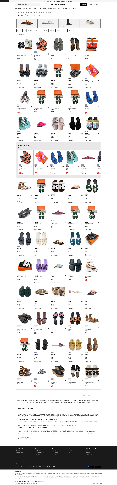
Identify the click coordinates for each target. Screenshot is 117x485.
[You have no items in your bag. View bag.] (100, 4)
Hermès (22, 12)
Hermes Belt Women (33, 400)
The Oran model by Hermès (24, 437)
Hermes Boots (77, 402)
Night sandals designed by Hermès (26, 438)
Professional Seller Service (57, 456)
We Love (65, 8)
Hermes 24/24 (67, 400)
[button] (100, 4)
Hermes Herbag (95, 400)
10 (96, 395)
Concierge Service (19, 452)
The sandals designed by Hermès (65, 416)
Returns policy (38, 454)
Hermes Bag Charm (54, 402)
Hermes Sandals (86, 402)
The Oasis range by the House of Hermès (27, 440)
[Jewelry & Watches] (56, 8)
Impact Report (89, 454)
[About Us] (77, 8)
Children (39, 8)
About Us (74, 8)
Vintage (59, 8)
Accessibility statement (20, 466)
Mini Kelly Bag (30, 402)
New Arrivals (18, 8)
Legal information (29, 466)
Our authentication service (40, 452)
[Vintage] (62, 8)
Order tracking (38, 450)
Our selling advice (55, 452)
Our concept (18, 450)
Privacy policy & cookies (41, 466)
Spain (34, 483)
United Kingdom (20, 483)
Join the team (88, 456)
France (16, 483)
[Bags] (46, 8)
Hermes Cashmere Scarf (56, 400)
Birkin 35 (75, 400)
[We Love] (67, 8)
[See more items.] (100, 162)
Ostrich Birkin (38, 402)
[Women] (33, 8)
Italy (36, 483)
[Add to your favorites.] (31, 54)
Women (30, 8)
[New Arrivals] (21, 8)
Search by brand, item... (22, 4)
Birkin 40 (46, 402)
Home (17, 12)
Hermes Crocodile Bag (84, 400)
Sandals (35, 12)
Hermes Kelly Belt (44, 400)
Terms (34, 466)
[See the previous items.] (17, 162)
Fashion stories (89, 457)
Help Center (71, 450)
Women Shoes (29, 12)
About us (87, 450)
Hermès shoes (21, 430)
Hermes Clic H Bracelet (66, 402)
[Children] (42, 8)
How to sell (54, 450)
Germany (30, 483)
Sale (70, 8)
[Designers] (27, 8)
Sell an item (83, 4)
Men (35, 8)
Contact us (71, 452)
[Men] (36, 8)
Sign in (90, 4)
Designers (25, 8)
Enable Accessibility (4, 1)
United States (26, 483)
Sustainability (88, 452)
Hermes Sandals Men (22, 400)
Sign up (96, 4)
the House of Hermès (39, 421)
